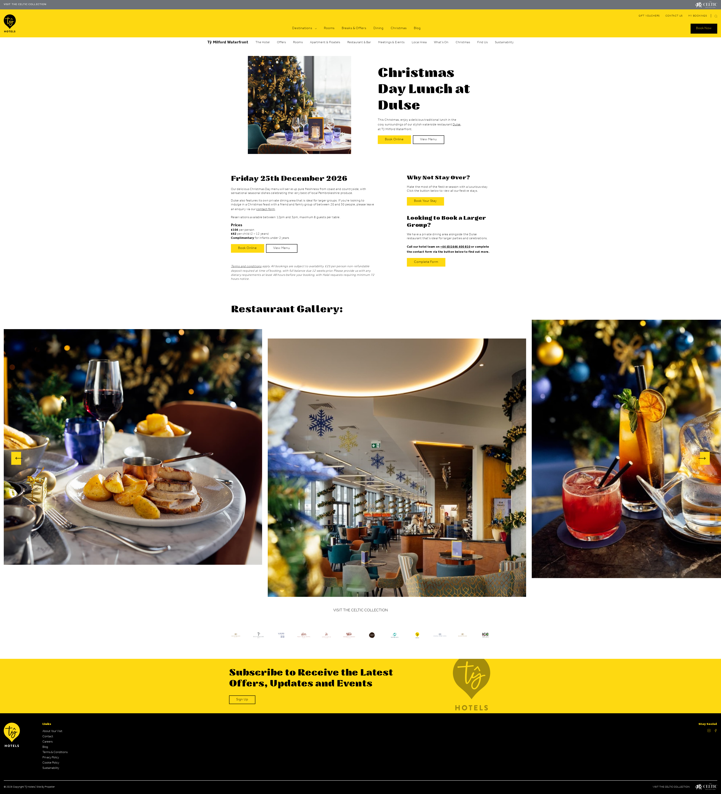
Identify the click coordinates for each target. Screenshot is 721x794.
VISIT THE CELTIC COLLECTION (25, 4)
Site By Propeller (46, 787)
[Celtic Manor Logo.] (706, 787)
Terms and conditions (246, 266)
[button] (716, 16)
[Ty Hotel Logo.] (235, 638)
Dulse (457, 124)
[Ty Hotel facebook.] (715, 731)
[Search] (711, 17)
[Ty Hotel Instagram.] (708, 731)
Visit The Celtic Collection (671, 787)
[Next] (704, 458)
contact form (265, 209)
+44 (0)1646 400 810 (455, 247)
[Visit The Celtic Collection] (706, 5)
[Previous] (17, 458)
